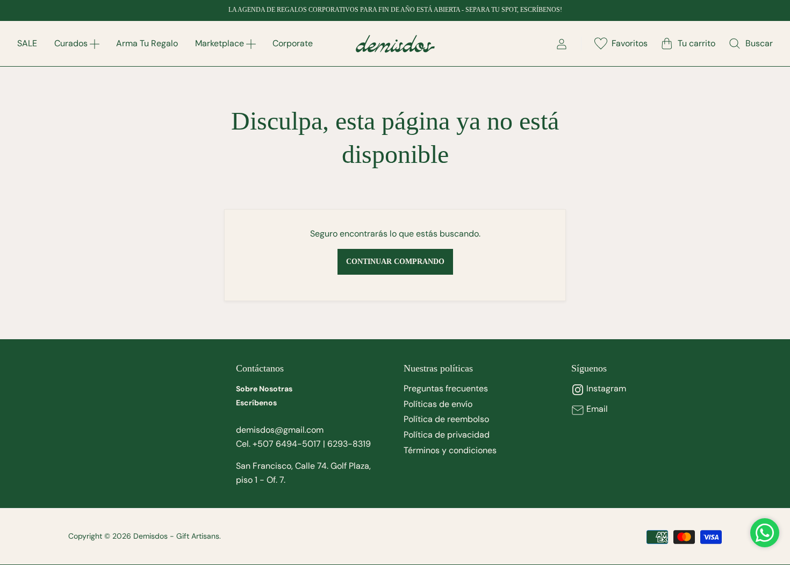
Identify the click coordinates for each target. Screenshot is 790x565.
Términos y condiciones (450, 450)
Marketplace (219, 43)
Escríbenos (256, 402)
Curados (71, 43)
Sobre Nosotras (264, 389)
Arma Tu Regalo (147, 43)
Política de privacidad (447, 434)
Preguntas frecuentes (446, 388)
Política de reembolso (446, 419)
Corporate (292, 43)
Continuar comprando (395, 262)
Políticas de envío (438, 404)
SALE (27, 43)
